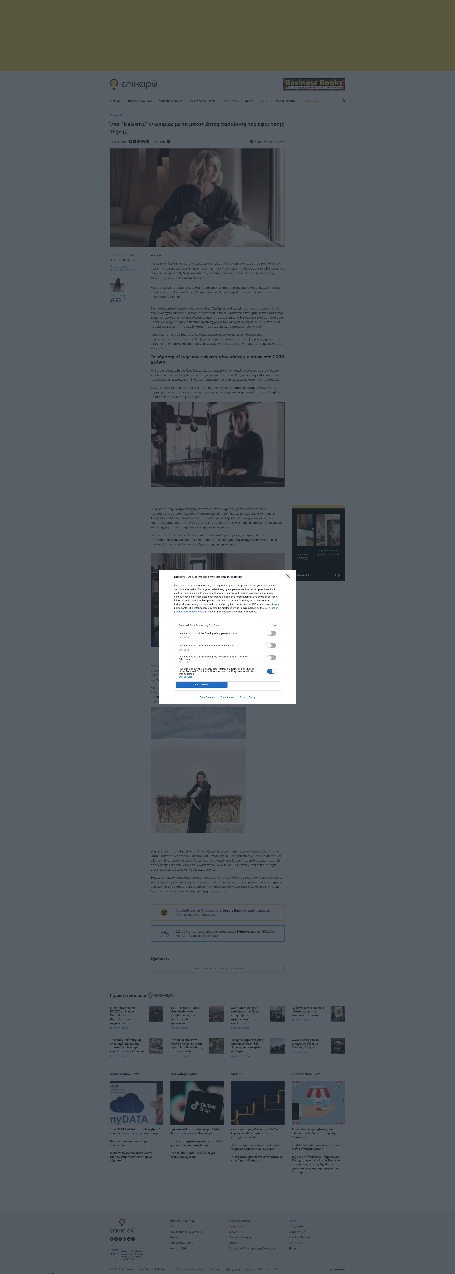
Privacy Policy (247, 697)
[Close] (289, 577)
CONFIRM (201, 684)
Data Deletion (207, 697)
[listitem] (227, 625)
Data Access (227, 697)
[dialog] (227, 637)
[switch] (271, 633)
